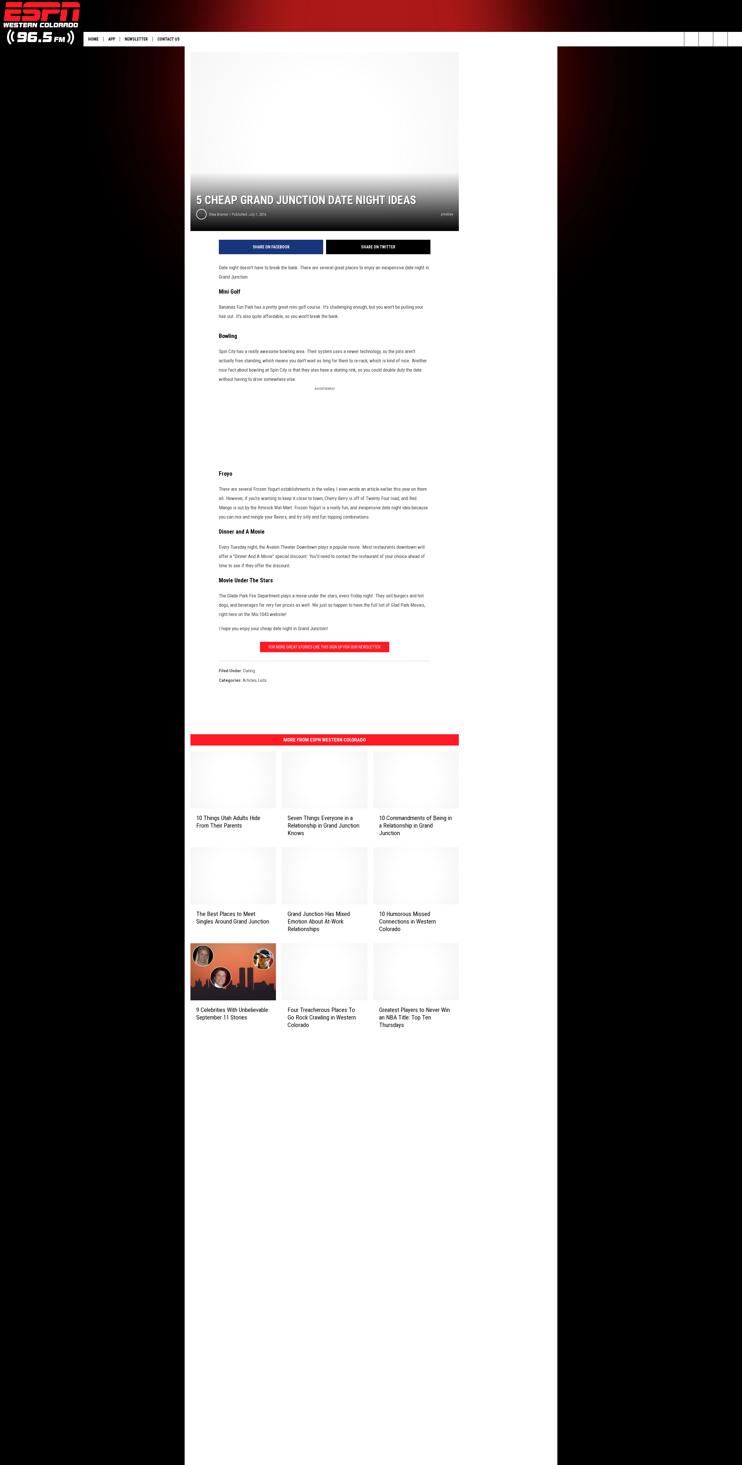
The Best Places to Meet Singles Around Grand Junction (232, 917)
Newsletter (136, 39)
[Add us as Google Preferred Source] (706, 39)
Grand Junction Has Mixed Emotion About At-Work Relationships (319, 921)
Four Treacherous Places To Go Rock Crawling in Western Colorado (322, 1017)
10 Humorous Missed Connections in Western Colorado (407, 921)
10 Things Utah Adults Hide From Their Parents (228, 821)
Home (93, 39)
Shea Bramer (218, 214)
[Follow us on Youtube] (735, 39)
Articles (250, 680)
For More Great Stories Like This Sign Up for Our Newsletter (325, 647)
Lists (262, 680)
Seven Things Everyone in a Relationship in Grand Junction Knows (323, 825)
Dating (249, 670)
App (111, 39)
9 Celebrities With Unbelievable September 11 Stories (232, 1013)
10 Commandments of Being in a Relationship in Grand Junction (415, 825)
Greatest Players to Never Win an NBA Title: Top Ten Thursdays (414, 1017)
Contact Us (168, 39)
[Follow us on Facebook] (720, 39)
